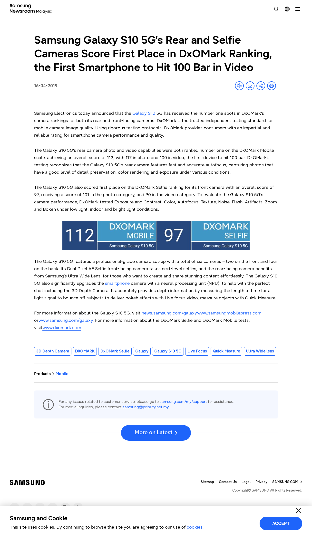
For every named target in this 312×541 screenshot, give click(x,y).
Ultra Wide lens (260, 351)
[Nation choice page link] (287, 9)
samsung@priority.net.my (146, 407)
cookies (195, 527)
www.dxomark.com (61, 327)
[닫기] (298, 510)
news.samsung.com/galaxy (169, 313)
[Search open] (276, 9)
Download (250, 85)
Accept (281, 523)
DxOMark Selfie (114, 351)
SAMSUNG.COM (285, 482)
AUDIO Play (239, 85)
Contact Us (228, 482)
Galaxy (141, 351)
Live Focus (197, 351)
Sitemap (207, 482)
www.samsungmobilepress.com (229, 313)
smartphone (117, 283)
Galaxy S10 (143, 113)
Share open (260, 85)
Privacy (261, 482)
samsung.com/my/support (183, 401)
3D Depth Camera (52, 351)
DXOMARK (85, 351)
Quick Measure (226, 351)
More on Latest (153, 432)
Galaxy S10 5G (168, 351)
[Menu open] (297, 9)
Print (271, 85)
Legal (246, 482)
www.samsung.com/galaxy (66, 320)
